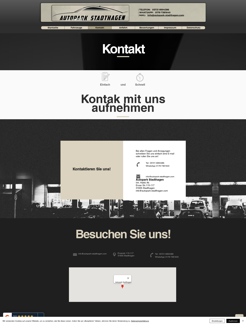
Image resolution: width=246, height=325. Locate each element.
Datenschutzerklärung (140, 321)
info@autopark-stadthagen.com (165, 15)
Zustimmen (233, 321)
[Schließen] (242, 321)
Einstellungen (217, 321)
